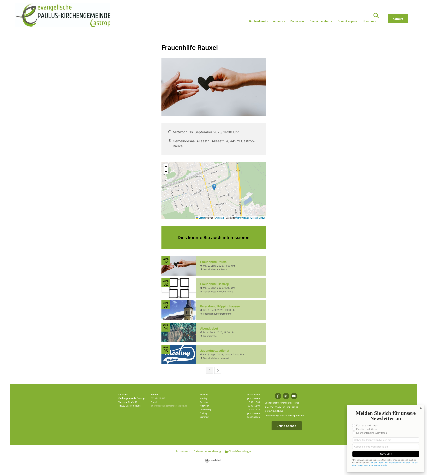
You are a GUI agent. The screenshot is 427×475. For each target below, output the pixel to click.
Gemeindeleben (320, 21)
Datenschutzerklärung (207, 451)
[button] (398, 18)
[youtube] (293, 396)
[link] (279, 21)
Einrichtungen (346, 21)
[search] (376, 15)
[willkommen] (62, 15)
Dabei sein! (297, 21)
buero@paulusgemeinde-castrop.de (169, 405)
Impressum (183, 451)
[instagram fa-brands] (285, 396)
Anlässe (278, 21)
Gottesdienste (258, 21)
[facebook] (277, 396)
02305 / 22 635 (158, 398)
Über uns (368, 21)
